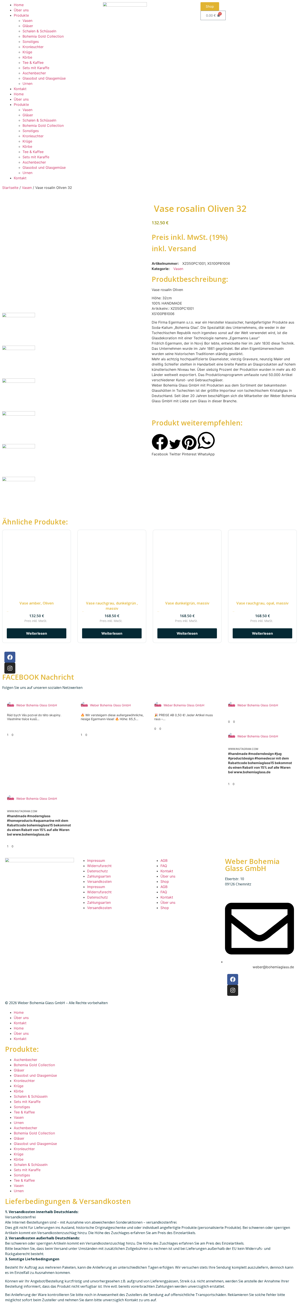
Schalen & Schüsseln (39, 31)
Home (19, 5)
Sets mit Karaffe (36, 68)
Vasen (27, 20)
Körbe (27, 57)
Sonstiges (31, 41)
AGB (163, 860)
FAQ (163, 866)
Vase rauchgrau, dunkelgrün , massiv (112, 606)
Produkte (21, 15)
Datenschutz (97, 871)
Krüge (27, 52)
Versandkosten (99, 881)
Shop (164, 881)
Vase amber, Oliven (36, 603)
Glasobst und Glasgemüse (44, 78)
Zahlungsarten (99, 876)
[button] (160, 445)
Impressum (96, 860)
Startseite (10, 187)
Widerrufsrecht (99, 866)
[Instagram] (9, 668)
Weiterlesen (36, 633)
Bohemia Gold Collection (43, 36)
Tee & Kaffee (33, 62)
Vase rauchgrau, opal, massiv (262, 603)
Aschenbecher (34, 73)
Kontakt (20, 89)
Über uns (21, 10)
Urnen (27, 83)
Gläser (28, 26)
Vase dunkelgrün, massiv (187, 603)
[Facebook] (9, 657)
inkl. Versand (174, 248)
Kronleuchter (33, 47)
